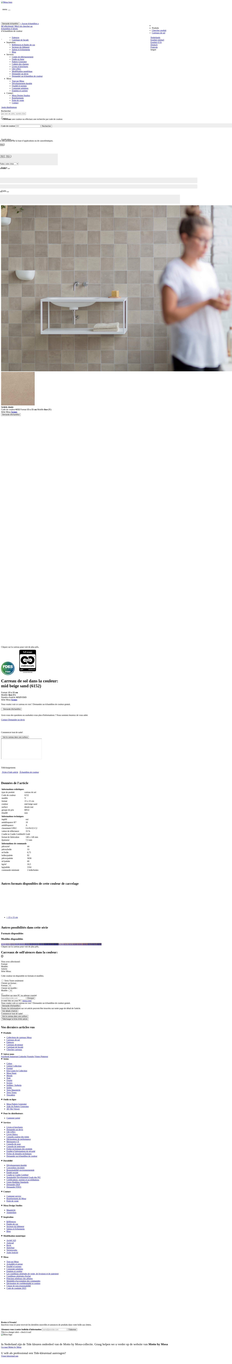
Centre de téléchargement (22, 57)
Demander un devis (20, 74)
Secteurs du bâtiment (20, 47)
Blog (14, 52)
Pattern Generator (19, 62)
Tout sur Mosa (18, 81)
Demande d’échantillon (11, 1006)
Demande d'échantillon (11, 415)
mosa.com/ (27, 1001)
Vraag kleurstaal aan (9, 1356)
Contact (15, 103)
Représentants (18, 98)
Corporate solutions (20, 88)
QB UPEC (16, 69)
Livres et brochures (20, 66)
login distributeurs (9, 107)
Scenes (14, 412)
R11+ (8, 156)
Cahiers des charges (20, 64)
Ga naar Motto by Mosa (11, 1347)
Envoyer (31, 998)
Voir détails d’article (9, 1011)
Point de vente (18, 100)
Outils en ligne (18, 59)
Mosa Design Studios (21, 95)
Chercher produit (159, 30)
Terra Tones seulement (13, 981)
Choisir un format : (9, 983)
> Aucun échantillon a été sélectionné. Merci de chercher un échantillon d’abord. (20, 26)
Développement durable (22, 83)
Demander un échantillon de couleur (27, 76)
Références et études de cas (23, 45)
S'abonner (72, 1330)
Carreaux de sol (158, 33)
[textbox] (13, 113)
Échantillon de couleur (29, 772)
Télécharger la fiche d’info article (14, 1019)
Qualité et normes (19, 86)
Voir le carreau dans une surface (15, 737)
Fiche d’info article (10, 772)
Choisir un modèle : (9, 988)
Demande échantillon (10, 24)
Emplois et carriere (20, 91)
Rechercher (46, 126)
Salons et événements (21, 49)
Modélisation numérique (22, 71)
